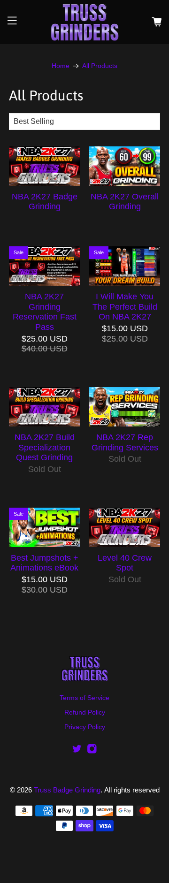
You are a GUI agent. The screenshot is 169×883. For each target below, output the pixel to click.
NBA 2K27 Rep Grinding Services (125, 442)
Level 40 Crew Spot (125, 563)
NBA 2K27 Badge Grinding (44, 202)
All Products (99, 66)
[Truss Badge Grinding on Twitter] (77, 751)
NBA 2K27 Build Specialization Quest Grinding (45, 447)
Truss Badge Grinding (67, 790)
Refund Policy (84, 712)
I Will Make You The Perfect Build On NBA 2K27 (124, 306)
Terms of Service (84, 697)
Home (60, 66)
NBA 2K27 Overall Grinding (125, 202)
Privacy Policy (84, 727)
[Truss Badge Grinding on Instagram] (92, 751)
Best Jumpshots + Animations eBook (44, 563)
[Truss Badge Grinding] (84, 22)
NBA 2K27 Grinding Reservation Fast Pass (45, 312)
